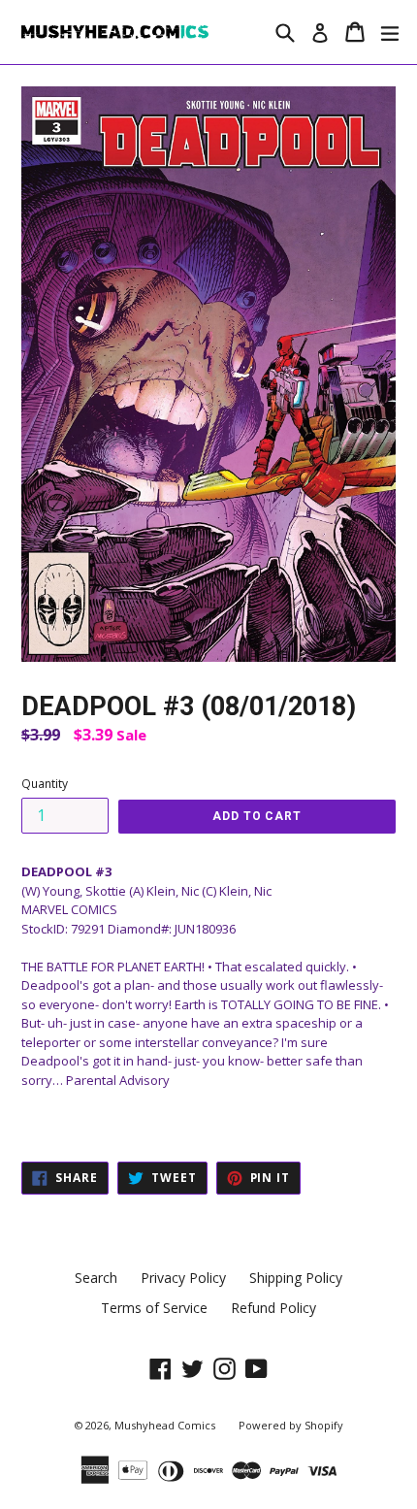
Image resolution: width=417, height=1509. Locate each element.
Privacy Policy (183, 1277)
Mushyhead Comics (164, 1425)
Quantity (44, 783)
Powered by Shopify (291, 1425)
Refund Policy (273, 1307)
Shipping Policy (295, 1277)
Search (96, 1277)
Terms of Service (154, 1307)
